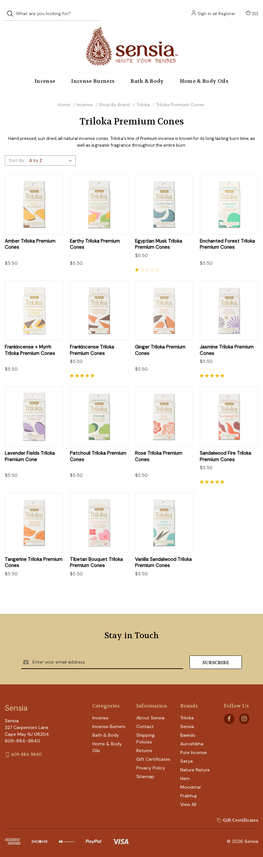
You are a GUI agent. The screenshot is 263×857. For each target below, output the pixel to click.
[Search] (12, 13)
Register (226, 13)
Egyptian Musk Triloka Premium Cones (158, 244)
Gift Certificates (153, 759)
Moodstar (190, 787)
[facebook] (229, 718)
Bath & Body (147, 81)
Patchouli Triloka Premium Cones (98, 456)
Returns (144, 750)
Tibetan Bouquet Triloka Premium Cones (96, 562)
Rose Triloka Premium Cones (158, 456)
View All (188, 804)
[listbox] (51, 160)
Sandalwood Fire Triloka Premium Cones (225, 456)
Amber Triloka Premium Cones (30, 244)
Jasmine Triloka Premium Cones (227, 350)
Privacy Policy (150, 768)
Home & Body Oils (204, 81)
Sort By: (17, 160)
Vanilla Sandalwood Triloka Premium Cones (163, 562)
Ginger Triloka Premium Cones (160, 350)
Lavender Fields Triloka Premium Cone (30, 456)
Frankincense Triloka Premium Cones (92, 350)
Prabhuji (188, 796)
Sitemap (145, 776)
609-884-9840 (26, 754)
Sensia (187, 726)
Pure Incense (193, 752)
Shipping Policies (145, 738)
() (254, 13)
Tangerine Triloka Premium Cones (34, 562)
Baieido (188, 735)
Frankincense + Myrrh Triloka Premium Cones (30, 350)
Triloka (187, 718)
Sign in (204, 13)
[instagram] (244, 718)
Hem (185, 778)
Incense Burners (93, 81)
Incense (45, 81)
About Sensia (150, 718)
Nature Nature (195, 770)
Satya (186, 761)
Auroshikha (191, 744)
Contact (145, 726)
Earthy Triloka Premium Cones (95, 244)
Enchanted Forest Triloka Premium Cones (227, 244)
